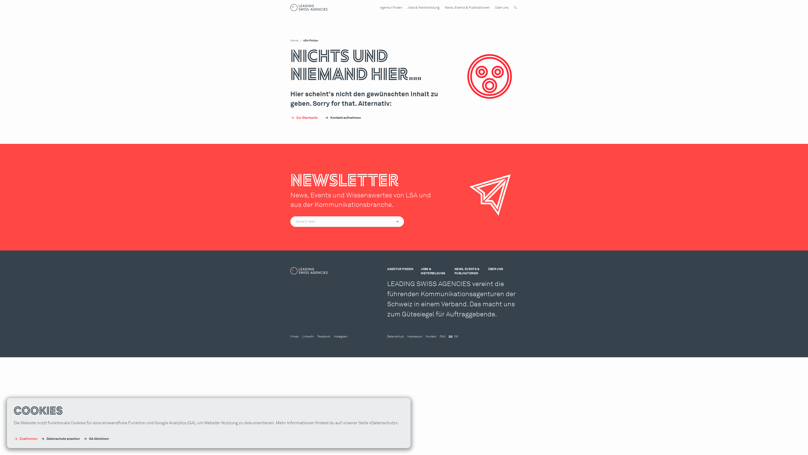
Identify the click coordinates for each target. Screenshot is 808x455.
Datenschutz (395, 336)
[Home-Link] (309, 7)
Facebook (324, 336)
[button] (391, 7)
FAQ (442, 336)
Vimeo (294, 336)
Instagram (340, 336)
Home (294, 40)
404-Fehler (310, 40)
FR (456, 336)
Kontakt (431, 336)
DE (451, 336)
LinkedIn (308, 336)
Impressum (414, 336)
